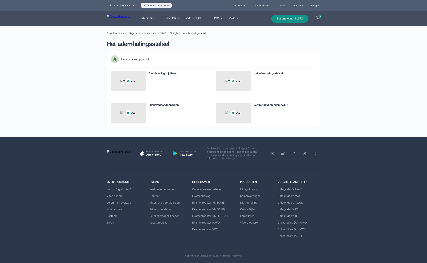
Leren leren (247, 216)
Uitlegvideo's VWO (289, 196)
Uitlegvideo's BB (288, 216)
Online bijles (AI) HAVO (292, 222)
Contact (281, 5)
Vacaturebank (262, 5)
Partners (112, 216)
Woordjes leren (249, 222)
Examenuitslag (201, 196)
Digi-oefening (248, 202)
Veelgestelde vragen (162, 189)
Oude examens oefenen (207, 189)
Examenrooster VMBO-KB (208, 209)
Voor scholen (239, 5)
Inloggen (315, 5)
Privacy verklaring (160, 209)
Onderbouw (150, 33)
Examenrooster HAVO (206, 222)
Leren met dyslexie (119, 202)
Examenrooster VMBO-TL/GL (210, 216)
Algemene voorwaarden (164, 202)
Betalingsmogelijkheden (164, 216)
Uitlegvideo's (133, 33)
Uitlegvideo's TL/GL (290, 202)
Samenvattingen (250, 196)
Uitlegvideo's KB (288, 209)
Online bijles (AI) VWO (292, 229)
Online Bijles (248, 209)
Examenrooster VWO (205, 229)
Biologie (174, 33)
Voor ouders (114, 196)
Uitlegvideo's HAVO (290, 189)
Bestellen (298, 5)
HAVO (163, 33)
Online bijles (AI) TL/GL (292, 236)
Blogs (110, 222)
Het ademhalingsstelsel (194, 33)
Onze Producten (115, 33)
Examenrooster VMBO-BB (208, 202)
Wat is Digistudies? (119, 189)
